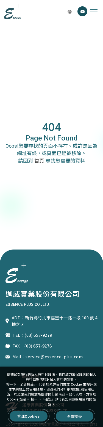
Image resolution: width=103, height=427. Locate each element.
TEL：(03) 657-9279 (32, 335)
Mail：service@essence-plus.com (47, 356)
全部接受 (74, 416)
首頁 (39, 161)
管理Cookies (28, 416)
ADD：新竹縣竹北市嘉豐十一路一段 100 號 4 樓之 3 (55, 321)
